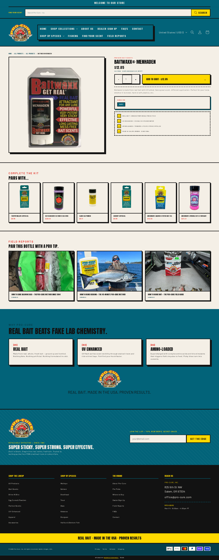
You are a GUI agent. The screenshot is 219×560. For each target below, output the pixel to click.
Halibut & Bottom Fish (70, 523)
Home (10, 54)
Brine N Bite (14, 495)
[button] (64, 28)
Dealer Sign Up (119, 500)
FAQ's (115, 511)
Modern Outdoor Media (111, 557)
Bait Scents (13, 489)
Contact (116, 517)
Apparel (12, 517)
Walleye (64, 483)
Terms (104, 549)
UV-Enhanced (14, 511)
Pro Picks (116, 489)
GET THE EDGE (198, 439)
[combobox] (108, 12)
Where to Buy (118, 495)
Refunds (112, 549)
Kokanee (64, 511)
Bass (62, 506)
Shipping (121, 549)
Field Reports (118, 506)
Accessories (13, 523)
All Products (18, 54)
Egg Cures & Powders (17, 500)
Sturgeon (64, 517)
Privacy (97, 549)
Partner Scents (15, 506)
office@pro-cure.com (178, 497)
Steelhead (65, 495)
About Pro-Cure (119, 483)
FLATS (121, 104)
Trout (63, 500)
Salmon (64, 489)
